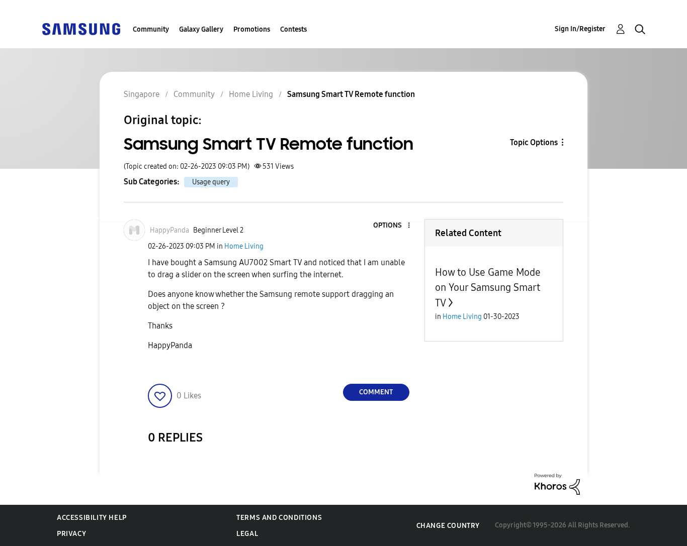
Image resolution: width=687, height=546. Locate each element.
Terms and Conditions (279, 517)
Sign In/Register (580, 29)
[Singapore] (81, 28)
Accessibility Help (92, 517)
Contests (293, 29)
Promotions (251, 29)
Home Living (244, 246)
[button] (391, 226)
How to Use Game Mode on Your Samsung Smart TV (488, 287)
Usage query (211, 182)
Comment (376, 392)
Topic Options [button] (534, 142)
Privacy (71, 533)
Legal (247, 533)
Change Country (448, 525)
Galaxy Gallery (201, 29)
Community (151, 29)
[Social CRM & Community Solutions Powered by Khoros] (557, 483)
